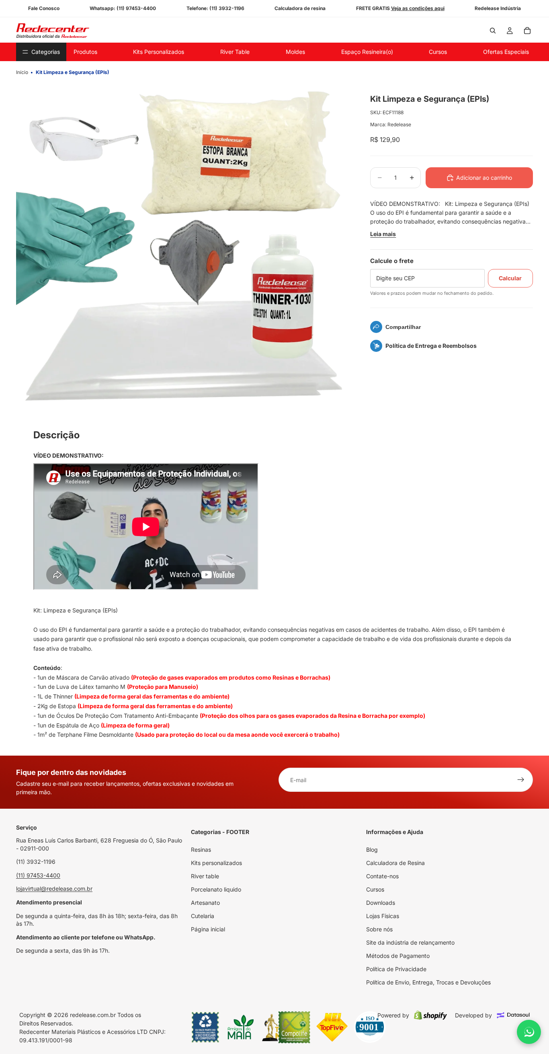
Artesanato (205, 902)
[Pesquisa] (493, 30)
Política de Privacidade (396, 969)
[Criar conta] (520, 779)
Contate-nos (382, 876)
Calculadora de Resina (395, 862)
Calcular (510, 278)
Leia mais (383, 233)
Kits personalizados (216, 862)
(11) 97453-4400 (38, 874)
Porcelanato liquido (216, 889)
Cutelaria (202, 915)
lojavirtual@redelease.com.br (54, 888)
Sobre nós (379, 929)
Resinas (201, 849)
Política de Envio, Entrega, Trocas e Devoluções (428, 982)
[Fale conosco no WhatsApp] (529, 1032)
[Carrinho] (527, 30)
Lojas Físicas (382, 915)
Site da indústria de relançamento (410, 942)
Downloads (380, 902)
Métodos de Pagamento (398, 955)
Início (22, 72)
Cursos (375, 889)
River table (205, 876)
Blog (372, 849)
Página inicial (208, 929)
